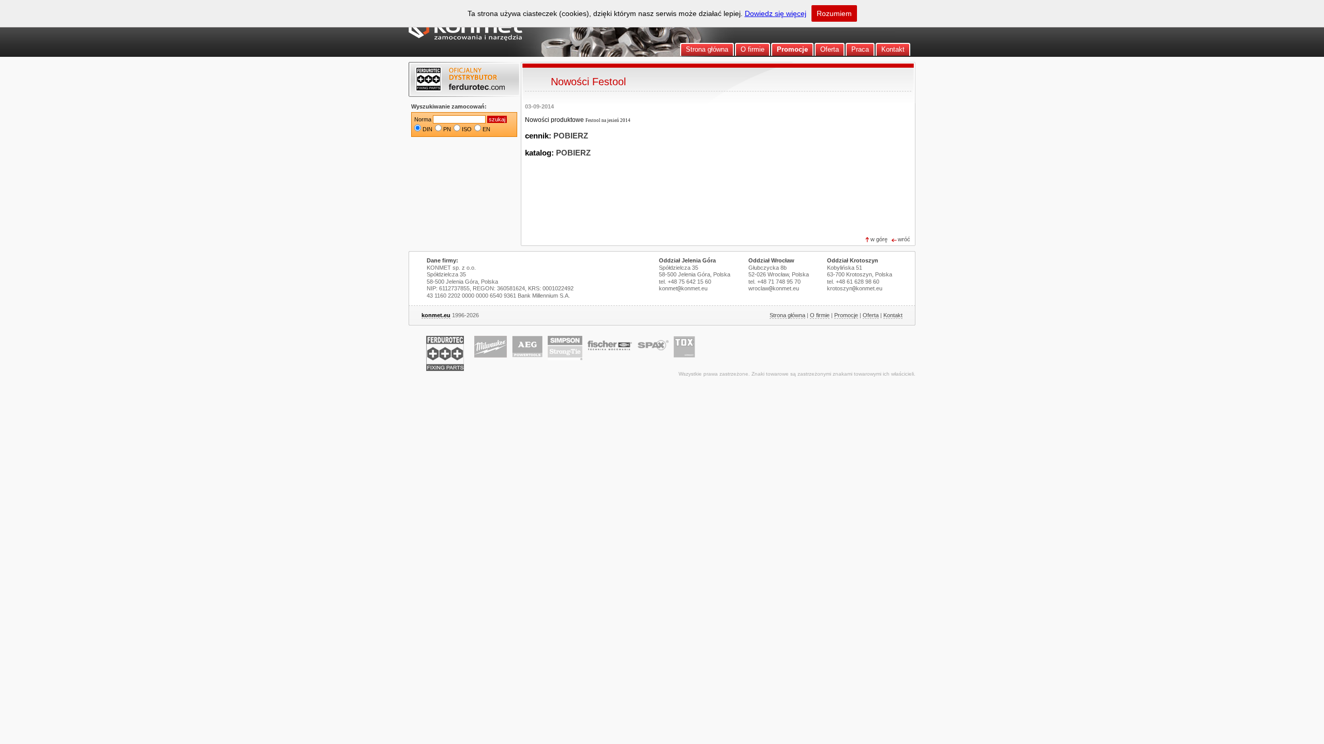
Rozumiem (834, 13)
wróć (904, 239)
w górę (878, 239)
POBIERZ (570, 136)
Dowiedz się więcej (775, 13)
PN (447, 129)
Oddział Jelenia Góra (687, 260)
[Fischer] (610, 345)
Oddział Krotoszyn (852, 260)
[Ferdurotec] (445, 353)
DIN (427, 129)
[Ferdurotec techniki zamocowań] (464, 80)
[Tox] (684, 347)
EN (486, 129)
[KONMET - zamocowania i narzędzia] (465, 38)
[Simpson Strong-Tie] (565, 348)
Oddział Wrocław (771, 260)
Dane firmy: (442, 260)
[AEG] (527, 347)
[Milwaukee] (490, 347)
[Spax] (653, 345)
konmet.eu (436, 315)
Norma (422, 119)
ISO (467, 129)
